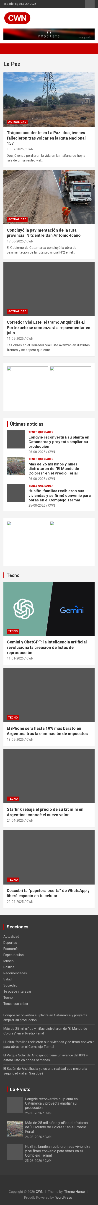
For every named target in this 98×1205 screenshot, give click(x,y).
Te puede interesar (17, 991)
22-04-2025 (15, 902)
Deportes (10, 943)
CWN (29, 149)
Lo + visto (20, 1089)
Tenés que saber (40, 432)
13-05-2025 (15, 739)
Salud (7, 979)
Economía (10, 949)
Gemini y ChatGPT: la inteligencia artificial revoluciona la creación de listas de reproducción (47, 647)
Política (8, 967)
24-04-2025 (15, 820)
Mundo (8, 961)
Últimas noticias (27, 424)
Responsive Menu (90, 4)
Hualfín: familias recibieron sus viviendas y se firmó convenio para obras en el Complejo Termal (59, 495)
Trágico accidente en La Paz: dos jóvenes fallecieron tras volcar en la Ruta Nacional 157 (46, 138)
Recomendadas (15, 973)
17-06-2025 (15, 241)
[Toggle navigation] (9, 48)
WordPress (63, 1198)
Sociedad (10, 985)
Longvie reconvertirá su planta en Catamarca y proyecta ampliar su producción (58, 442)
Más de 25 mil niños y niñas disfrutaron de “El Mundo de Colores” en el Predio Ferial (53, 469)
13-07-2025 (15, 149)
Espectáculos (13, 955)
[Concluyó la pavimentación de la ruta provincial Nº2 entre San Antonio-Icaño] (49, 197)
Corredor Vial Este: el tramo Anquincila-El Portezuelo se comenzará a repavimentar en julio (48, 327)
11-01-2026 (15, 658)
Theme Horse (74, 1192)
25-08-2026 (36, 505)
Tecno (13, 575)
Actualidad (17, 121)
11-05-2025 (15, 338)
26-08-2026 (36, 452)
